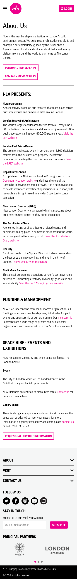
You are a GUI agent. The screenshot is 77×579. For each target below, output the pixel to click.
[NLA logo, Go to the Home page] (15, 8)
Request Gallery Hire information (28, 436)
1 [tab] (35, 562)
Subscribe (59, 525)
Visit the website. (41, 283)
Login (68, 8)
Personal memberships (20, 67)
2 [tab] (38, 562)
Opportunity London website (19, 180)
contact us (68, 421)
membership (65, 317)
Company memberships (20, 76)
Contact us (63, 391)
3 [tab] (42, 562)
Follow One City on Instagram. (30, 261)
